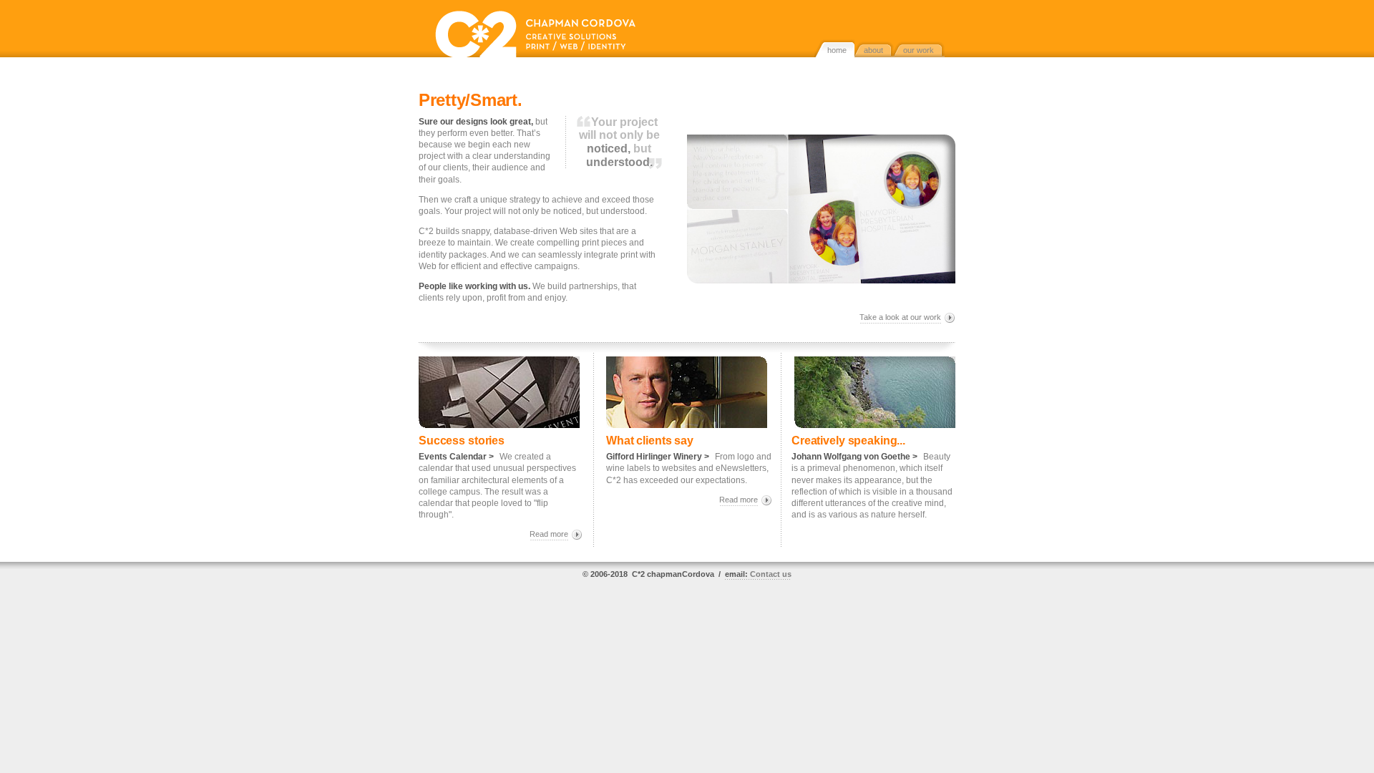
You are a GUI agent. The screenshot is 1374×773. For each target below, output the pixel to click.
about (873, 50)
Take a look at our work (900, 317)
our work (918, 50)
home (837, 50)
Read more (549, 534)
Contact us (758, 574)
